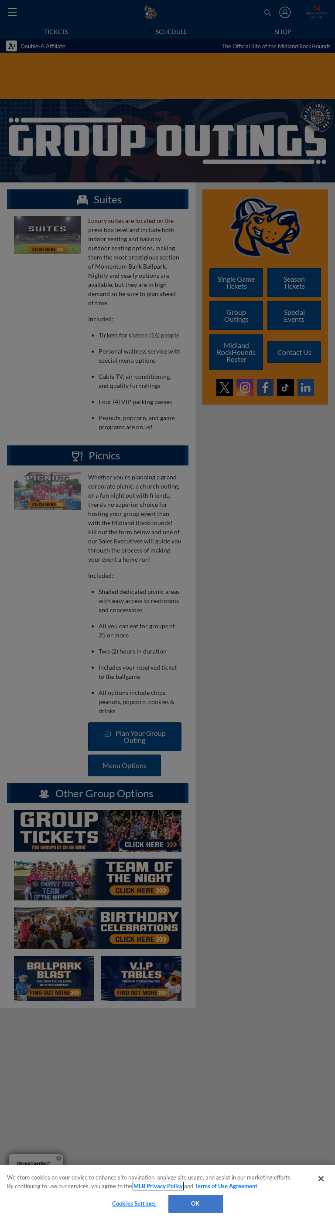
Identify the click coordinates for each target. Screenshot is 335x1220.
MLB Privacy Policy (158, 1186)
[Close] (321, 1178)
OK (195, 1203)
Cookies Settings (134, 1203)
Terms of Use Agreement (226, 1186)
